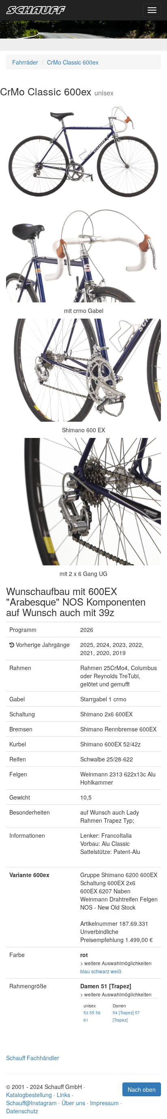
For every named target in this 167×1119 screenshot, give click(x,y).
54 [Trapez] (123, 1012)
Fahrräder (25, 62)
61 (86, 1020)
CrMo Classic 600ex (72, 62)
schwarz (100, 971)
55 (92, 1012)
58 (98, 1012)
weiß (116, 971)
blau (85, 971)
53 (86, 1012)
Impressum (104, 1103)
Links (63, 1095)
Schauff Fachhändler (32, 1058)
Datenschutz (22, 1111)
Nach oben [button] (142, 1089)
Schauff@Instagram (31, 1103)
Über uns (73, 1103)
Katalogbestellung (29, 1095)
